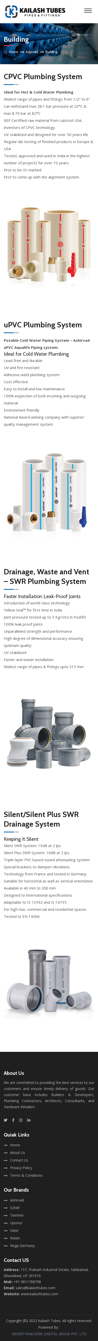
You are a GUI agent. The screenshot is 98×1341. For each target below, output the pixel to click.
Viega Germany (22, 1245)
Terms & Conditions (26, 1175)
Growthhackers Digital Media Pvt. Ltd (49, 1333)
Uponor (16, 1222)
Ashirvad (17, 1200)
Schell (14, 1207)
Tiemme (17, 1215)
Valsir (14, 1230)
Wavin (15, 1238)
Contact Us (19, 1160)
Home (13, 52)
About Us (17, 1152)
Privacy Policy (21, 1167)
